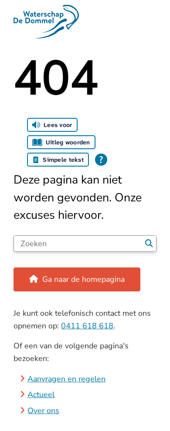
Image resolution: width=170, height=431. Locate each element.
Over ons (43, 410)
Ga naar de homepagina (83, 279)
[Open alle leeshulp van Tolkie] (101, 160)
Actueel (40, 394)
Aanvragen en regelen (66, 379)
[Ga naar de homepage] (85, 21)
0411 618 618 (87, 326)
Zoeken (149, 243)
